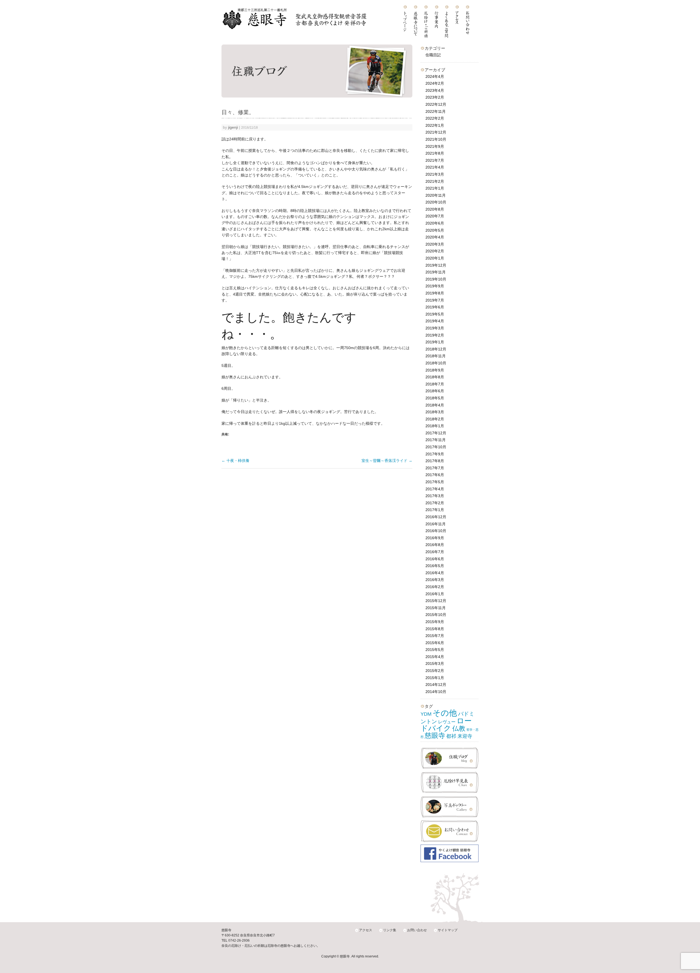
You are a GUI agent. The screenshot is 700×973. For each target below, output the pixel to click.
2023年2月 (434, 97)
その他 (445, 712)
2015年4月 (434, 656)
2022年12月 (435, 104)
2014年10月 (435, 691)
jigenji (233, 127)
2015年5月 (434, 649)
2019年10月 (435, 279)
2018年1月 (434, 426)
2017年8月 (434, 461)
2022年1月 (434, 125)
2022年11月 (435, 111)
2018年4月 (434, 405)
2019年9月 (434, 286)
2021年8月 (434, 153)
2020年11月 (435, 195)
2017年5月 (434, 482)
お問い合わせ (417, 930)
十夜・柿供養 (235, 460)
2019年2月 (434, 335)
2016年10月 (435, 531)
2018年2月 (434, 419)
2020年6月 (434, 223)
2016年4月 (434, 573)
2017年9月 (434, 454)
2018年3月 (434, 412)
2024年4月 (434, 76)
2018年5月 (434, 398)
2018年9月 (434, 370)
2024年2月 (434, 83)
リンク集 (389, 930)
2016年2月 (434, 587)
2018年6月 (434, 391)
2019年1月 (434, 342)
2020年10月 (435, 202)
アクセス (365, 930)
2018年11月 (435, 356)
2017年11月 (435, 440)
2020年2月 (434, 251)
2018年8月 (434, 377)
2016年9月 (434, 538)
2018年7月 (434, 384)
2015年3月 (434, 663)
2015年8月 (434, 629)
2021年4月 (434, 167)
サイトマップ (447, 930)
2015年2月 (434, 670)
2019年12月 (435, 265)
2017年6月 (434, 475)
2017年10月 (435, 447)
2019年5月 (434, 314)
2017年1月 (434, 510)
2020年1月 (434, 258)
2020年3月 (434, 244)
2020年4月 (434, 237)
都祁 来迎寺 (459, 736)
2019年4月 (434, 321)
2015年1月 (434, 678)
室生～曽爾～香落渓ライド (386, 460)
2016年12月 (435, 517)
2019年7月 (434, 300)
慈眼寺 (435, 735)
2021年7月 (434, 160)
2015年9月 (434, 622)
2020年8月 (434, 209)
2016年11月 (435, 524)
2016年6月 (434, 559)
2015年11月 (435, 608)
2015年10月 (435, 614)
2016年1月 (434, 594)
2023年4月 (434, 90)
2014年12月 (435, 684)
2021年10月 (435, 139)
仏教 (458, 728)
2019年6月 (434, 307)
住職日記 (433, 55)
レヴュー (447, 721)
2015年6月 (434, 643)
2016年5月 (434, 566)
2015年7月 (434, 635)
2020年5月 (434, 230)
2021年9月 (434, 146)
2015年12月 (435, 600)
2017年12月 (435, 433)
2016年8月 (434, 544)
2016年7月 (434, 552)
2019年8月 (434, 293)
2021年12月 (435, 132)
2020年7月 (434, 216)
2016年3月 (434, 579)
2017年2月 (434, 503)
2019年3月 (434, 328)
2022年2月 (434, 118)
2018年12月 (435, 349)
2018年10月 (435, 363)
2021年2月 (434, 181)
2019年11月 (435, 272)
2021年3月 (434, 174)
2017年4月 (434, 489)
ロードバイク (446, 724)
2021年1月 (434, 188)
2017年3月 (434, 496)
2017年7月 (434, 468)
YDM (426, 714)
